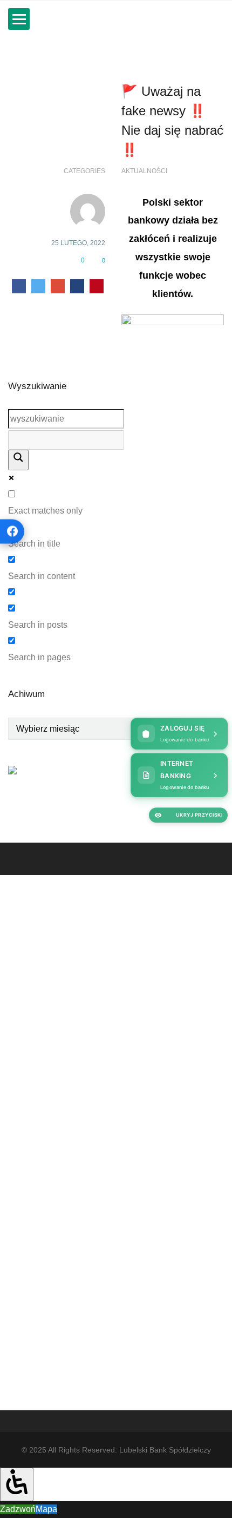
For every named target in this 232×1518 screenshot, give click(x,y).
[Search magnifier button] (18, 460)
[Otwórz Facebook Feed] (12, 531)
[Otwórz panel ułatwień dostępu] (16, 1484)
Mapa (46, 1509)
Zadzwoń (18, 1509)
